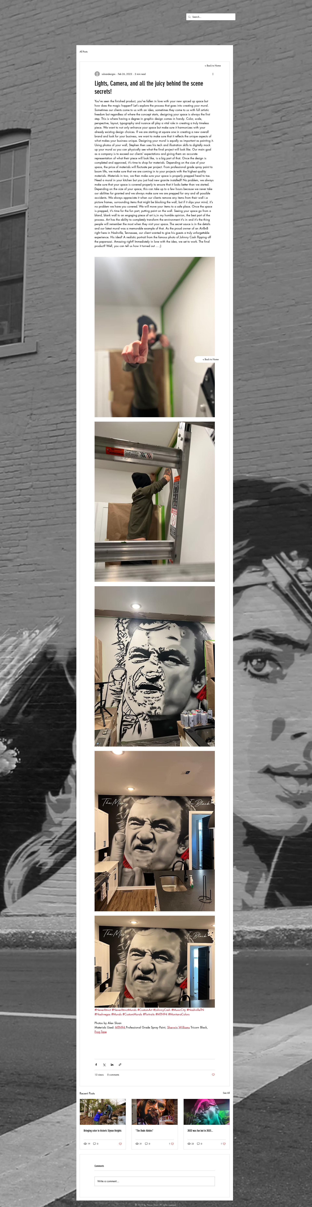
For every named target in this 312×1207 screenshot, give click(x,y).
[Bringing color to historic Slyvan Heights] (103, 1112)
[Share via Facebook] (96, 1064)
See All (226, 1092)
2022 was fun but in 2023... (200, 1130)
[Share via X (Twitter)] (104, 1064)
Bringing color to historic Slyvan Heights (102, 1130)
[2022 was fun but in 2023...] (207, 1112)
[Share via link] (120, 1064)
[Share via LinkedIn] (112, 1064)
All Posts (84, 51)
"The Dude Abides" (144, 1130)
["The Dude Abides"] (155, 1112)
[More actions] (213, 74)
